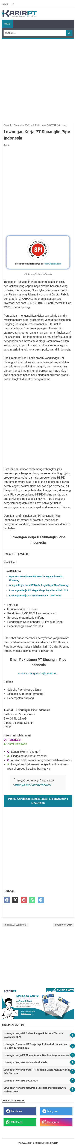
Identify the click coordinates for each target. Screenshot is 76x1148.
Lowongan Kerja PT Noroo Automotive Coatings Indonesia (36, 1055)
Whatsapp (16, 1122)
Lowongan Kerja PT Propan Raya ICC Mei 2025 (35, 595)
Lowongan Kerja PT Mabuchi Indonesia (25, 1062)
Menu (7, 24)
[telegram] (41, 900)
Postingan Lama (63, 925)
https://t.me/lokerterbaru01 (32, 785)
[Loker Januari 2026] (19, 13)
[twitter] (15, 900)
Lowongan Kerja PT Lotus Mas (21, 1080)
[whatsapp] (32, 900)
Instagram (52, 1122)
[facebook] (7, 900)
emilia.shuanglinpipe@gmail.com (38, 673)
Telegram (52, 1111)
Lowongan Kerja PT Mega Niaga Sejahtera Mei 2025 (38, 590)
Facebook (16, 1111)
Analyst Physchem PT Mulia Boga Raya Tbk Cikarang (38, 585)
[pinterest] (24, 900)
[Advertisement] (38, 78)
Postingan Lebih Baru (15, 925)
